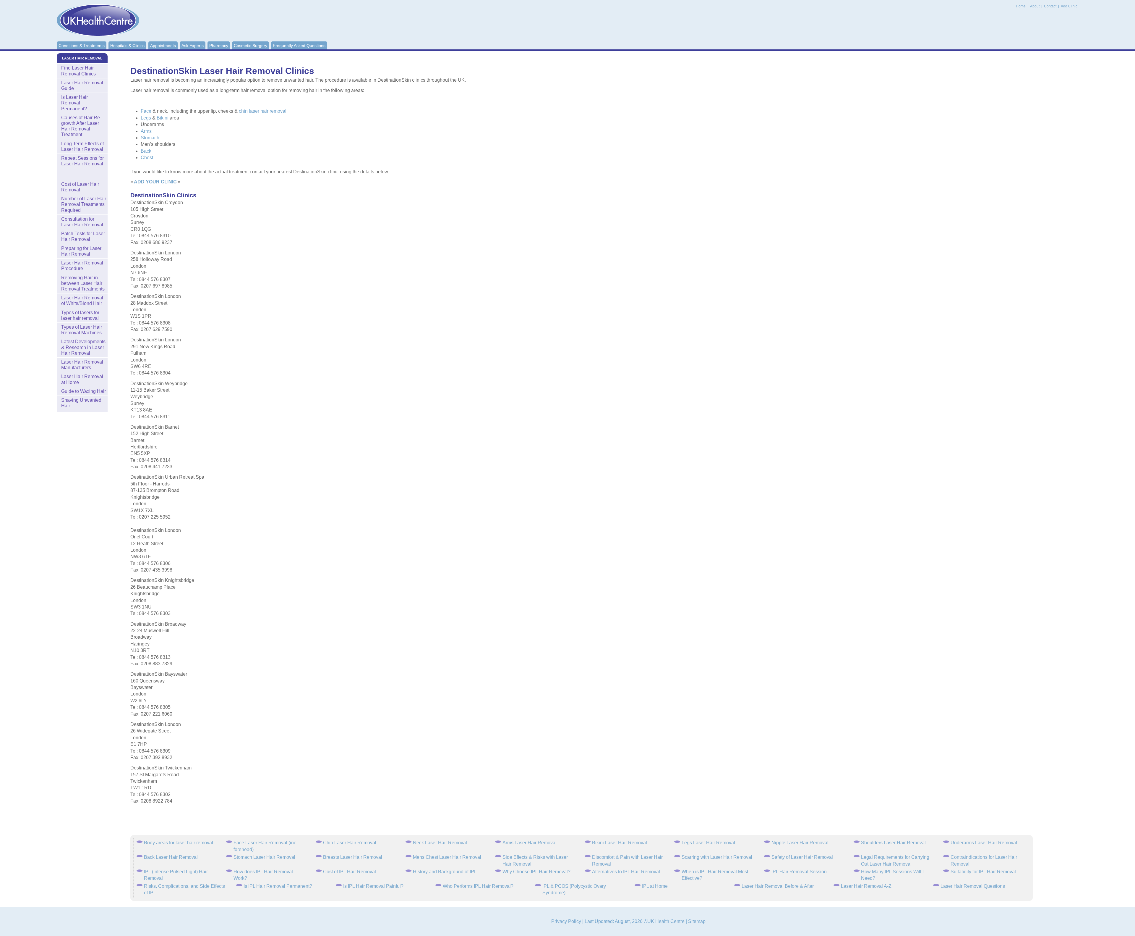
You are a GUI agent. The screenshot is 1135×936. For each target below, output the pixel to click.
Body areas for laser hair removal (178, 842)
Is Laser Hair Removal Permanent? (74, 103)
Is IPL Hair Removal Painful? (373, 886)
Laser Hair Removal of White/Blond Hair (82, 300)
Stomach (150, 137)
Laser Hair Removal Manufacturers (82, 364)
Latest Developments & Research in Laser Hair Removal (83, 347)
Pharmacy (218, 45)
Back (146, 151)
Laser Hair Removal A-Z (866, 886)
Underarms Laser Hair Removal (984, 842)
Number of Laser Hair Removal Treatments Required (83, 204)
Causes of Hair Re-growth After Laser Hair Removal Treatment (81, 126)
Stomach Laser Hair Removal (264, 857)
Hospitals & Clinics (127, 45)
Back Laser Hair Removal (171, 857)
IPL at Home (655, 886)
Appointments (163, 45)
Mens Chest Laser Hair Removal (447, 857)
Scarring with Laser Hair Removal (717, 857)
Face (146, 111)
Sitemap (697, 921)
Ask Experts (192, 45)
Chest (147, 157)
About (1035, 6)
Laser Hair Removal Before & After (778, 886)
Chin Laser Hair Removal (349, 842)
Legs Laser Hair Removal (708, 842)
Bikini (162, 117)
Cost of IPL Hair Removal (349, 871)
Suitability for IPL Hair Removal (983, 871)
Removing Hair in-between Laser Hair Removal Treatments (83, 283)
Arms (146, 131)
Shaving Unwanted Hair (81, 403)
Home (1021, 6)
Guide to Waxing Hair (83, 391)
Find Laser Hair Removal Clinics (78, 70)
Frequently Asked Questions (299, 45)
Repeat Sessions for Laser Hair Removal (82, 161)
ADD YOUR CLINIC (155, 181)
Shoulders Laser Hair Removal (893, 842)
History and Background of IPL (445, 871)
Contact (1050, 6)
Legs (146, 117)
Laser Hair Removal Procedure (82, 265)
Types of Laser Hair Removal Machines (81, 330)
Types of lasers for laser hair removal (80, 315)
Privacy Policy (566, 921)
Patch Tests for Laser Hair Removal (83, 236)
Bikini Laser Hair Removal (619, 842)
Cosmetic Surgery (250, 45)
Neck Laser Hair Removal (440, 842)
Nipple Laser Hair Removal (799, 842)
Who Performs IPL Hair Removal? (478, 886)
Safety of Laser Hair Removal (802, 857)
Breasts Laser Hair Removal (352, 857)
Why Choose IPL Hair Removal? (536, 871)
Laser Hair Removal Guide (82, 85)
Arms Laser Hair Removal (529, 842)
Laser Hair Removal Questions (973, 886)
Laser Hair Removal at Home (82, 379)
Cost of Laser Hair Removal (80, 187)
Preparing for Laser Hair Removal (81, 251)
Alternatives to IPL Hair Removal (626, 871)
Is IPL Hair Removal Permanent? (278, 886)
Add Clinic (1069, 6)
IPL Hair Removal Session (799, 871)
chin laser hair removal (262, 111)
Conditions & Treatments (82, 45)
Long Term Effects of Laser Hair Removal (82, 146)
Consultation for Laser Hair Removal (82, 222)
